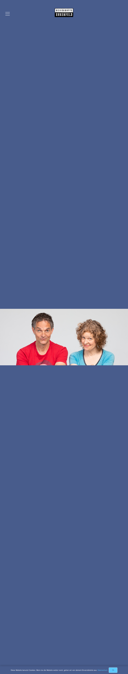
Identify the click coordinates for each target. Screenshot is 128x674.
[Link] (64, 15)
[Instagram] (120, 14)
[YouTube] (115, 14)
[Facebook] (109, 14)
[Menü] (7, 14)
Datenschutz (103, 670)
